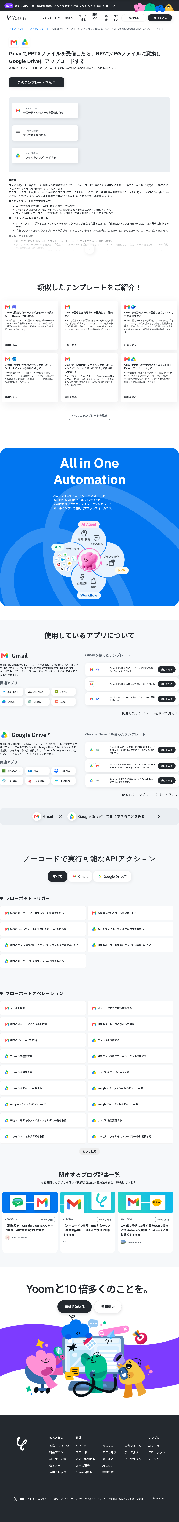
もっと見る (89, 1151)
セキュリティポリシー (95, 1498)
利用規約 (53, 1498)
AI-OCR (107, 1465)
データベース (156, 1459)
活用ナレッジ (57, 1472)
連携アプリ (94, 18)
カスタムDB (109, 1446)
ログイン (115, 17)
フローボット (84, 1452)
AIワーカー (83, 1446)
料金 (106, 17)
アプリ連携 (109, 1452)
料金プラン (56, 1452)
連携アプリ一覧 (59, 1446)
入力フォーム (132, 1446)
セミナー (54, 1465)
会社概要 (42, 1498)
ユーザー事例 (82, 17)
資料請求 (108, 1306)
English (140, 1498)
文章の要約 (83, 1465)
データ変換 (131, 1452)
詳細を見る (11, 344)
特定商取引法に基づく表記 (121, 1498)
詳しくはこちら (107, 6)
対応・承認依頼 (85, 1459)
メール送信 (109, 1459)
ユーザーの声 (57, 1459)
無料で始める (74, 1306)
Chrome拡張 (84, 1472)
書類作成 (108, 1472)
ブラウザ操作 (132, 1459)
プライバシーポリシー (71, 1498)
